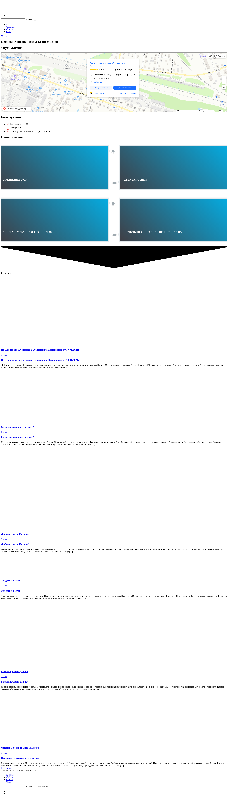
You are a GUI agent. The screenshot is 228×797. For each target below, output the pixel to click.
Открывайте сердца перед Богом (20, 747)
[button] (6, 768)
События (10, 777)
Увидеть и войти (10, 580)
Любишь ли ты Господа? (15, 534)
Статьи (4, 355)
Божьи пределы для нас (14, 671)
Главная (9, 775)
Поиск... (29, 20)
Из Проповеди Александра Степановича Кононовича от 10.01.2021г (40, 349)
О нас (8, 782)
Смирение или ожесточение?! (18, 426)
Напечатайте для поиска (37, 786)
